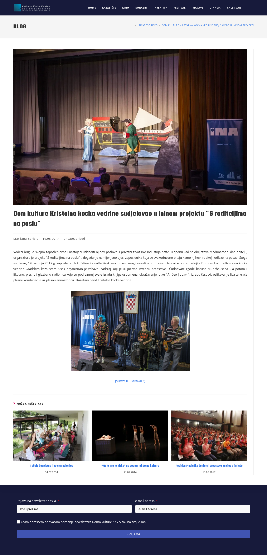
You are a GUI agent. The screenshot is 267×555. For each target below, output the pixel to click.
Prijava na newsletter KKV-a (36, 501)
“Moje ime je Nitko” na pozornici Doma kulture (130, 466)
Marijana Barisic (25, 239)
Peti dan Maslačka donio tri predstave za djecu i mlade (209, 466)
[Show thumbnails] (130, 381)
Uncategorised (74, 239)
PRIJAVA (133, 534)
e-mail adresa (145, 501)
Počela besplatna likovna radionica (51, 466)
